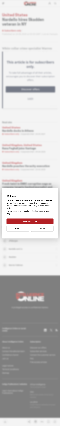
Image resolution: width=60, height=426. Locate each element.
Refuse (42, 228)
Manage (17, 228)
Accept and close (30, 221)
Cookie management (41, 211)
